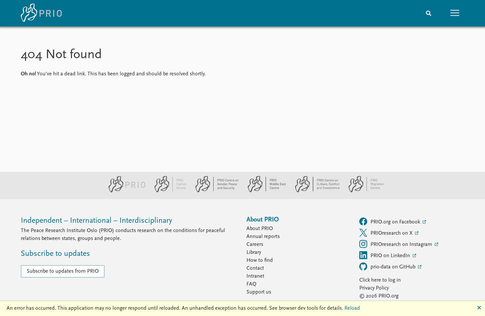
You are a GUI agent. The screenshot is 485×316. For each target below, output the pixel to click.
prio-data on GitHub (394, 267)
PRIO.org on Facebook (396, 222)
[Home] (41, 13)
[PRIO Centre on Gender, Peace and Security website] (214, 191)
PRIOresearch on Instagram (402, 244)
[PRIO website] (124, 191)
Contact (255, 268)
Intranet (255, 276)
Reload (352, 308)
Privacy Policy (374, 288)
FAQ (251, 284)
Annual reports (263, 236)
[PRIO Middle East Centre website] (264, 191)
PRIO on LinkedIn (391, 255)
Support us (258, 292)
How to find (259, 260)
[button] (455, 13)
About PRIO (259, 228)
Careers (254, 244)
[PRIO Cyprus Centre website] (167, 191)
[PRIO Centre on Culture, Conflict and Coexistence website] (314, 191)
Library (253, 252)
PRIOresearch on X (392, 233)
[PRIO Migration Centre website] (362, 191)
